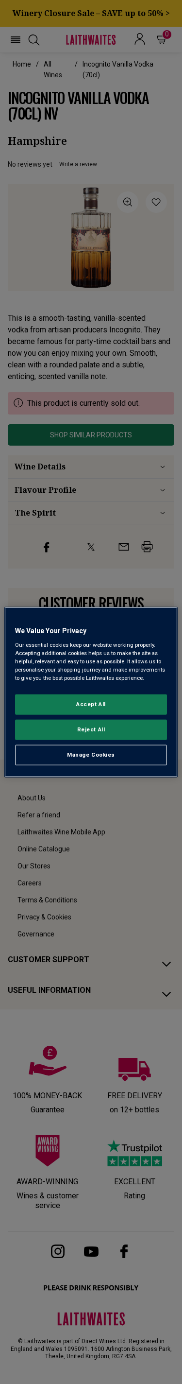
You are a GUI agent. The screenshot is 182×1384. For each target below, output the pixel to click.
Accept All (91, 704)
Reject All (91, 729)
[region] (90, 692)
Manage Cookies (91, 754)
